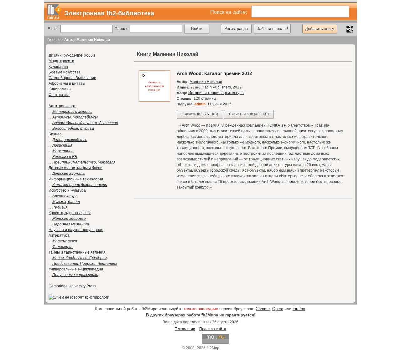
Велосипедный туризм (73, 128)
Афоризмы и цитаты (67, 83)
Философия (62, 247)
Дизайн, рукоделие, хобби (72, 55)
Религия (59, 207)
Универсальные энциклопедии (76, 269)
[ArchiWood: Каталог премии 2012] (154, 100)
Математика (64, 241)
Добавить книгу (319, 28)
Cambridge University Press (72, 286)
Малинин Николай (206, 81)
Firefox (299, 308)
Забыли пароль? (272, 28)
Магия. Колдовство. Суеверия (79, 258)
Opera (277, 308)
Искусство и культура (67, 190)
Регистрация (236, 28)
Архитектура (65, 196)
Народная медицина (70, 224)
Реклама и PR (64, 156)
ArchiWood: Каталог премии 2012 (214, 73)
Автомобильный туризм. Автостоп (85, 123)
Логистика (62, 145)
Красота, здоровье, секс (70, 213)
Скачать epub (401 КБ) (249, 114)
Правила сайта (212, 329)
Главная (53, 40)
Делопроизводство (69, 140)
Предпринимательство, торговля (83, 162)
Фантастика (59, 95)
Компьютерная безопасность (79, 185)
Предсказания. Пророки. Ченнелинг (84, 263)
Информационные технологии (76, 179)
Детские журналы (68, 173)
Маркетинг (62, 151)
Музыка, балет (66, 201)
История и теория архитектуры (216, 93)
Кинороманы (60, 89)
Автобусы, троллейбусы (75, 117)
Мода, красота (61, 61)
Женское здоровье (69, 218)
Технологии (185, 329)
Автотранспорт (62, 106)
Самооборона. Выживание (72, 78)
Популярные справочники (75, 275)
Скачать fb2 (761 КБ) (200, 114)
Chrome (263, 308)
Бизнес (55, 134)
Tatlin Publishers (217, 87)
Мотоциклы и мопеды (72, 111)
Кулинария (58, 66)
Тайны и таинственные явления (77, 252)
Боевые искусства (65, 72)
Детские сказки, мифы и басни (75, 168)
